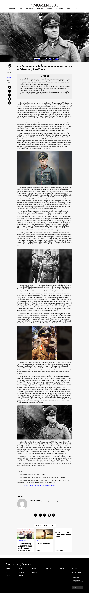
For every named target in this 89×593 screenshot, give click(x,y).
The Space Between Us (44, 543)
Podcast (34, 572)
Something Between (39, 485)
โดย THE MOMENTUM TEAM (24, 550)
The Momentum (28, 485)
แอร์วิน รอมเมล (50, 485)
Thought (59, 9)
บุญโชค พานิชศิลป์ (35, 500)
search (87, 7)
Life (20, 9)
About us (48, 569)
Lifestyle (29, 9)
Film (38, 540)
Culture (39, 9)
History (10, 77)
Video (77, 9)
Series (69, 9)
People (49, 9)
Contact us (62, 569)
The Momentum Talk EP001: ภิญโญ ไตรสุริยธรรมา (63, 534)
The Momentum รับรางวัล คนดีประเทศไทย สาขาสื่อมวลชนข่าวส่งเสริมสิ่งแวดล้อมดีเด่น (25, 546)
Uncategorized (23, 540)
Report (12, 9)
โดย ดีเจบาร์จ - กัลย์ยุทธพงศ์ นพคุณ (43, 549)
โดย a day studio (59, 550)
